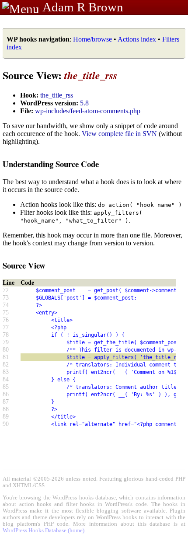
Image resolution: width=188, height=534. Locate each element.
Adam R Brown (82, 7)
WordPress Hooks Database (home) (43, 530)
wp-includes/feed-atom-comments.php (87, 111)
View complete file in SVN (119, 133)
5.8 (84, 103)
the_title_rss (56, 95)
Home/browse (92, 39)
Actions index (137, 39)
